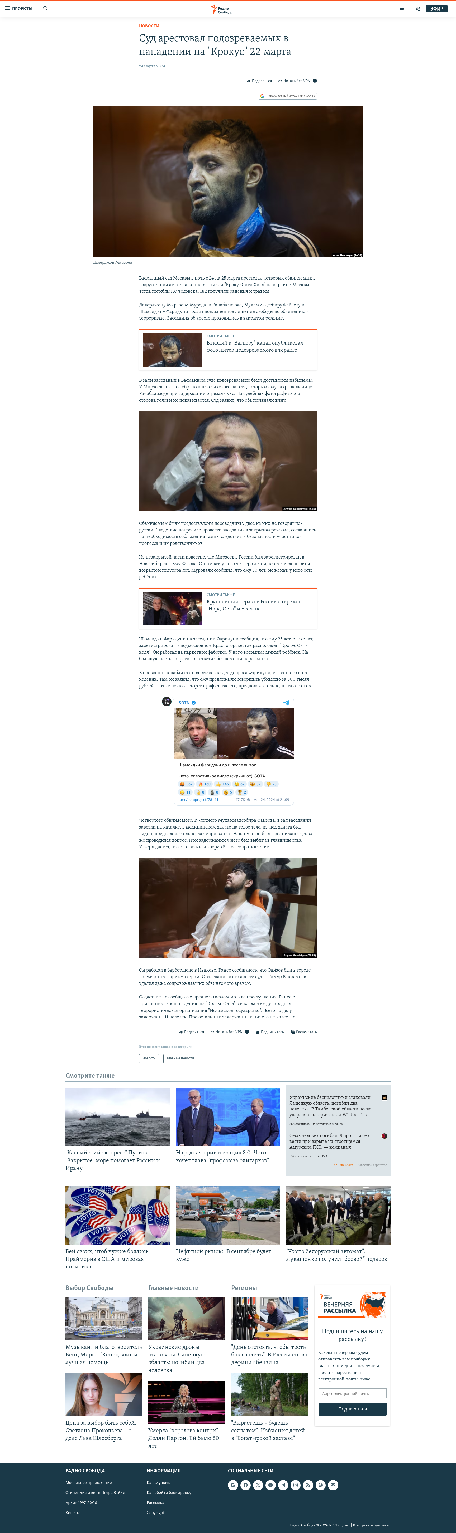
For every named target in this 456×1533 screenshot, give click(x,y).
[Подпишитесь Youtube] (270, 1485)
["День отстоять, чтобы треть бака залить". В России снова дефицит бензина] (269, 1318)
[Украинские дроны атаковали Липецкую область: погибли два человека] (186, 1318)
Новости (149, 26)
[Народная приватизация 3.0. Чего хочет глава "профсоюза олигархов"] (228, 1117)
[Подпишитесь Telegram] (283, 1485)
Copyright (155, 1513)
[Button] (259, 81)
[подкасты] (418, 9)
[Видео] (402, 9)
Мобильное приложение (88, 1483)
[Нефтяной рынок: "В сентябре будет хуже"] (228, 1215)
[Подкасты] (321, 1485)
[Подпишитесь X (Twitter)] (258, 1485)
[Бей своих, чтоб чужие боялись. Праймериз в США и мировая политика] (117, 1215)
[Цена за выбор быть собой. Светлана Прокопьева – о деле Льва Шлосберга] (103, 1394)
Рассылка (155, 1503)
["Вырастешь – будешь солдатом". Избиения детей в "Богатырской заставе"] (269, 1394)
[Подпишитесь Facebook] (245, 1485)
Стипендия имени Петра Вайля (95, 1493)
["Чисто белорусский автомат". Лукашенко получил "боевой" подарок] (338, 1215)
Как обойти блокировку (169, 1493)
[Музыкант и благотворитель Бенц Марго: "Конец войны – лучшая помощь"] (103, 1318)
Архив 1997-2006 (81, 1503)
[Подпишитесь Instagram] (296, 1485)
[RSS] (308, 1485)
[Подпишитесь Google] (233, 1485)
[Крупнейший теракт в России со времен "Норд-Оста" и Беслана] (172, 608)
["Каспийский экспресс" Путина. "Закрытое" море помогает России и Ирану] (117, 1117)
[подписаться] (333, 1485)
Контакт (73, 1513)
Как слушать (158, 1483)
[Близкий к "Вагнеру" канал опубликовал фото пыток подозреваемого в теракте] (172, 350)
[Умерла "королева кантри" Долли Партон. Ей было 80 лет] (186, 1402)
